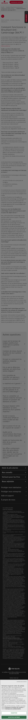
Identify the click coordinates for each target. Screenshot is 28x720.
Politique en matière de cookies (14, 707)
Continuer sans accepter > (22, 681)
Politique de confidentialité (13, 709)
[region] (14, 700)
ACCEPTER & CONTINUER (14, 717)
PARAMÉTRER (14, 713)
